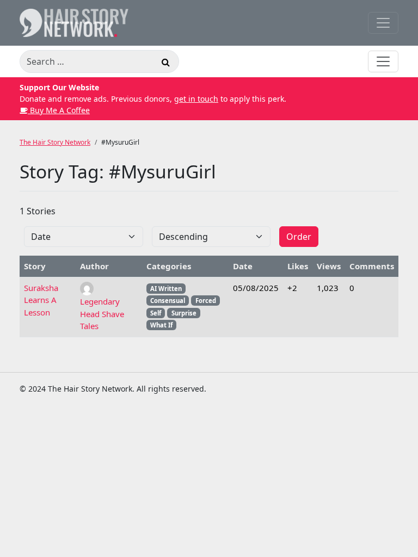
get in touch (196, 99)
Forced (205, 300)
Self (155, 313)
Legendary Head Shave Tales (102, 313)
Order (298, 237)
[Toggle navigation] (383, 23)
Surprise (183, 313)
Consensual (167, 300)
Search (165, 63)
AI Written (166, 288)
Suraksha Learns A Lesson (41, 300)
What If (161, 325)
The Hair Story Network (55, 142)
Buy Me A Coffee (59, 110)
